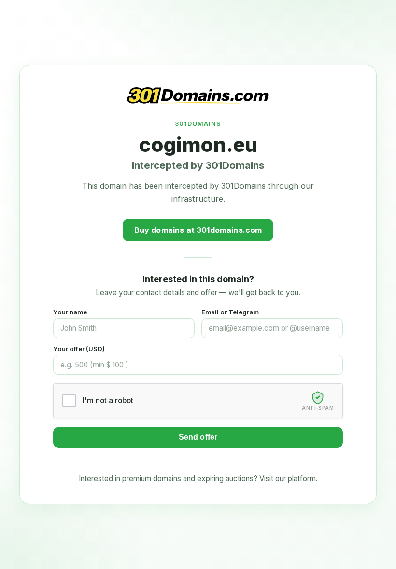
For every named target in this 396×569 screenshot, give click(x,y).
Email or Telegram (230, 312)
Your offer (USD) (79, 348)
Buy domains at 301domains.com (198, 230)
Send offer (198, 437)
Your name (70, 312)
